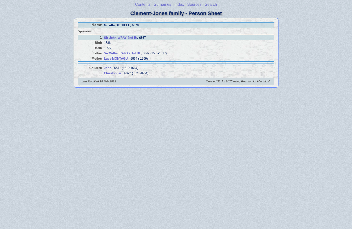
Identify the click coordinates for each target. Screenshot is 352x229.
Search (211, 4)
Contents (142, 4)
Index (179, 4)
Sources (194, 4)
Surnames (162, 4)
